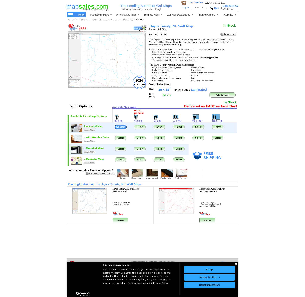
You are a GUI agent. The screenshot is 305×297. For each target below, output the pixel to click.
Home (70, 20)
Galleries (228, 14)
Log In (186, 7)
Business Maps (152, 14)
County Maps (80, 20)
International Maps (99, 14)
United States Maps (126, 14)
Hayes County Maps (119, 20)
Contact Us (228, 9)
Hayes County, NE (126, 190)
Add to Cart (222, 95)
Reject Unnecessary (209, 285)
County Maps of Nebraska (98, 20)
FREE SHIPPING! (196, 2)
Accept (209, 269)
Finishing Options (206, 14)
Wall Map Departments (178, 14)
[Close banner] (236, 264)
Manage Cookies (208, 277)
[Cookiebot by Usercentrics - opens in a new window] (83, 294)
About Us (199, 7)
